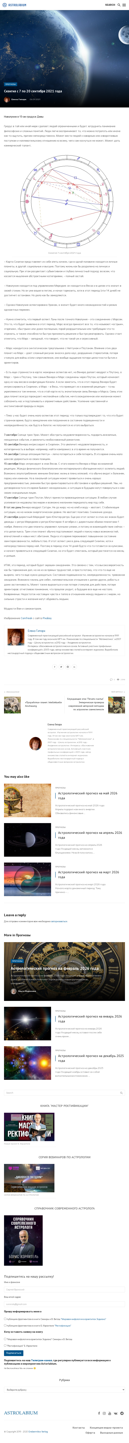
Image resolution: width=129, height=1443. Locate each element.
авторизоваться (59, 921)
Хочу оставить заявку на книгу (23, 1332)
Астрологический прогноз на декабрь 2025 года (91, 1058)
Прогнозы (10, 84)
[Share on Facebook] (54, 667)
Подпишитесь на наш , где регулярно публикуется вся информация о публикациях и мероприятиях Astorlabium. (57, 1362)
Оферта (90, 1432)
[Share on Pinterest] (67, 667)
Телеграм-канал (41, 1360)
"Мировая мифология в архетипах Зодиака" (83, 1319)
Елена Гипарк (18, 99)
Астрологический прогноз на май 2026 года (87, 795)
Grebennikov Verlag (38, 1431)
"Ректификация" (62, 1325)
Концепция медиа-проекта (106, 1427)
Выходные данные (111, 1432)
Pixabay (47, 618)
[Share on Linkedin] (74, 667)
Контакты (79, 1427)
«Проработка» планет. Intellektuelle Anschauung (43, 704)
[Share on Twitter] (61, 667)
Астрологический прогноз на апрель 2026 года (90, 835)
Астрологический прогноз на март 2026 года (88, 874)
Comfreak (26, 618)
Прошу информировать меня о (22, 1311)
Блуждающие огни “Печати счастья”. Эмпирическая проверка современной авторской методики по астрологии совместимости (85, 704)
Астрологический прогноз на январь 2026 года (90, 1018)
